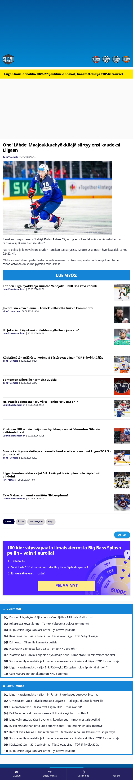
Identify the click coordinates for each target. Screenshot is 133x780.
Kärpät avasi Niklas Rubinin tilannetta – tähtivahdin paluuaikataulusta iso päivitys (62, 732)
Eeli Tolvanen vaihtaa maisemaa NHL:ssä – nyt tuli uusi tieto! (48, 713)
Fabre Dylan (36, 521)
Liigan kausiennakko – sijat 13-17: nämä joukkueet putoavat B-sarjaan (54, 694)
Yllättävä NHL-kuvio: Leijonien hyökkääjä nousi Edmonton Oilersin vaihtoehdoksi (51, 430)
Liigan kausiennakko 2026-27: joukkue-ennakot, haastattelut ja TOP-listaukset (63, 74)
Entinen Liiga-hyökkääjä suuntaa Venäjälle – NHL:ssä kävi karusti (50, 286)
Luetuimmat (15, 686)
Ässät (21, 521)
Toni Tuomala (10, 156)
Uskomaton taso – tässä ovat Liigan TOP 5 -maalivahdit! (45, 707)
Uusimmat (13, 609)
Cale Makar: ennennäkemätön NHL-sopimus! (35, 495)
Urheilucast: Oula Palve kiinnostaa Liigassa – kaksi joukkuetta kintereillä (56, 701)
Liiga (50, 521)
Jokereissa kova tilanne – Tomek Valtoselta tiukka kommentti (48, 308)
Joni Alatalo (9, 479)
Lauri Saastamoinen (14, 289)
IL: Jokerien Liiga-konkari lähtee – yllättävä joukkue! (41, 330)
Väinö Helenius (11, 311)
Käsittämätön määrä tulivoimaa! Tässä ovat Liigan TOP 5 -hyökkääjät (53, 358)
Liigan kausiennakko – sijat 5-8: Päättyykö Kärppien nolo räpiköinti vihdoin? (51, 475)
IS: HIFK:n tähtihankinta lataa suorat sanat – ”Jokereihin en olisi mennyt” (56, 726)
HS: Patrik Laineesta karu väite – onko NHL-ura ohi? (40, 402)
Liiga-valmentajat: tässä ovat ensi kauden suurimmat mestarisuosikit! (54, 719)
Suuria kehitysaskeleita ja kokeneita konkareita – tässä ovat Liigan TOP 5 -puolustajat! (56, 452)
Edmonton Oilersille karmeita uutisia (30, 380)
